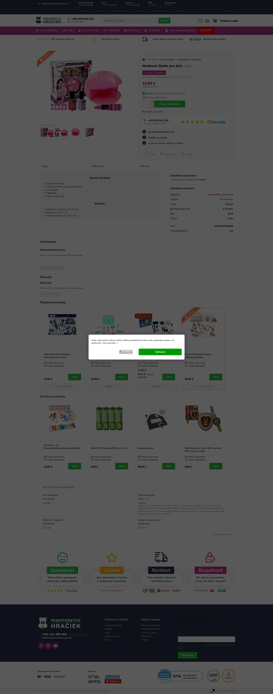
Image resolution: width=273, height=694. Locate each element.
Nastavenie (126, 352)
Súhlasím (160, 352)
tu (117, 343)
